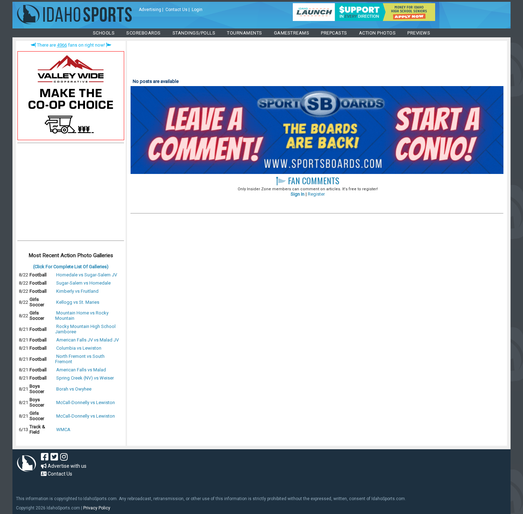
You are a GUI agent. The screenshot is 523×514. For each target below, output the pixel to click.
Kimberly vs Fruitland (77, 291)
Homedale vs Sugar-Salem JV (86, 274)
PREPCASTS (334, 33)
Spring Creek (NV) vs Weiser (85, 378)
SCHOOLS (104, 33)
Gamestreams (292, 33)
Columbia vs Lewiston (78, 348)
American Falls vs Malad (81, 369)
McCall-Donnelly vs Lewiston (85, 402)
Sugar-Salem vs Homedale (83, 283)
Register (316, 194)
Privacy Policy (96, 507)
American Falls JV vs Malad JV (87, 340)
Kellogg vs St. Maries (77, 302)
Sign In (298, 194)
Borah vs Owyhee (73, 389)
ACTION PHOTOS (377, 33)
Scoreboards (143, 33)
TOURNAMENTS (244, 33)
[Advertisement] (70, 193)
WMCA (63, 429)
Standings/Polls (194, 33)
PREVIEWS (418, 33)
